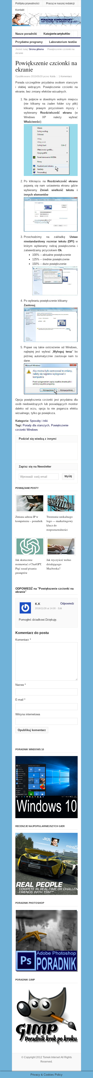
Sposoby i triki (39, 420)
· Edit (59, 608)
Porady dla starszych (36, 425)
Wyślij (68, 476)
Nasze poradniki (26, 33)
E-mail (20, 699)
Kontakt (19, 9)
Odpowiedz (67, 603)
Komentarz (23, 639)
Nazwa (20, 684)
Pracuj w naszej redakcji (60, 3)
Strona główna (36, 49)
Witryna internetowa (27, 714)
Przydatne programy (29, 42)
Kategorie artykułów (56, 33)
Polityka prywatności (27, 3)
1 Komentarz (65, 76)
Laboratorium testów (63, 42)
